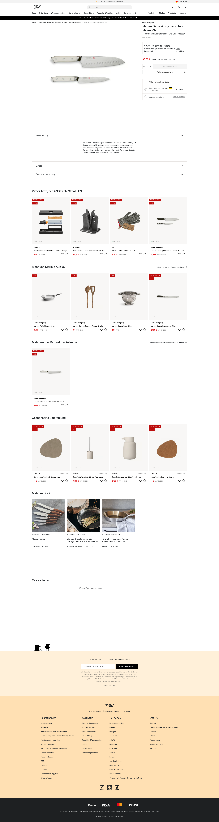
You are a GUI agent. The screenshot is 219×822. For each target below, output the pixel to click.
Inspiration (183, 13)
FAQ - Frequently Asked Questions (54, 749)
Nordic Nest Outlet (156, 744)
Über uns (153, 723)
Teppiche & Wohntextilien (92, 740)
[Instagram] (109, 787)
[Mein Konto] (173, 7)
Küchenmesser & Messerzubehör (55, 22)
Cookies (44, 770)
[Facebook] (102, 787)
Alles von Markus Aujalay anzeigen (171, 267)
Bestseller (113, 749)
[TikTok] (117, 787)
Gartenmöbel (87, 749)
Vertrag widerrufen (109, 685)
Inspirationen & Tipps (117, 723)
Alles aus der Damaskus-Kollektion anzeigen (167, 342)
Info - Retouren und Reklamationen (54, 732)
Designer (113, 732)
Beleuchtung (89, 13)
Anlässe (112, 753)
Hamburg (153, 749)
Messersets (73, 22)
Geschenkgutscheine (90, 753)
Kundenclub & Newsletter (50, 740)
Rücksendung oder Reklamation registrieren (57, 736)
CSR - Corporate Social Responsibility (164, 727)
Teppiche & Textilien (105, 13)
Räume (112, 757)
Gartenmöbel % (130, 13)
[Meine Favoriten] (179, 7)
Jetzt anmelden (180, 50)
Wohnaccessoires (58, 13)
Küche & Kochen (74, 13)
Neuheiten (152, 13)
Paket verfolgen (47, 757)
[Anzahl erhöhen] (150, 66)
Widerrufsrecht (46, 778)
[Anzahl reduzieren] (144, 66)
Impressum (45, 727)
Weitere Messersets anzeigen (90, 588)
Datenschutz (45, 765)
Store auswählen (179, 97)
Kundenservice (46, 723)
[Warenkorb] (184, 7)
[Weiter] (133, 71)
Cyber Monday (115, 774)
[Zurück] (39, 71)
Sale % (112, 740)
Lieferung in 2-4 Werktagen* (111, 2)
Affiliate (152, 736)
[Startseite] (36, 7)
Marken (162, 13)
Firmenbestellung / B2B (49, 774)
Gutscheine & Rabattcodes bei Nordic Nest (126, 778)
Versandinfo (180, 89)
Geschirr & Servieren (40, 13)
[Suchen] (90, 7)
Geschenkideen (115, 761)
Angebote (172, 13)
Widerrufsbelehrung (48, 744)
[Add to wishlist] (62, 254)
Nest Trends (114, 765)
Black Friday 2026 (116, 770)
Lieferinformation (47, 753)
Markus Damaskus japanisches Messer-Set (93, 22)
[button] (146, 37)
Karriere (153, 732)
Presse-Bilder (155, 740)
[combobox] (181, 1)
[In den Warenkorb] (66, 254)
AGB (42, 761)
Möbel (118, 13)
